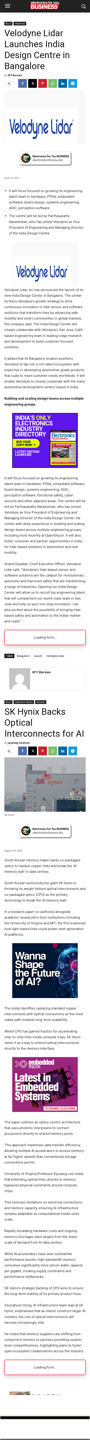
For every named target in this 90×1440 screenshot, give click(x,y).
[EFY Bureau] (19, 678)
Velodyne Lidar (55, 655)
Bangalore (23, 655)
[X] (32, 83)
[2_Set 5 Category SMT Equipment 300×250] (45, 467)
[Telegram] (72, 83)
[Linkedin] (62, 83)
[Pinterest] (42, 83)
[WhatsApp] (52, 83)
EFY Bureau (15, 75)
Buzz (8, 23)
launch (38, 655)
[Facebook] (22, 83)
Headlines (20, 23)
